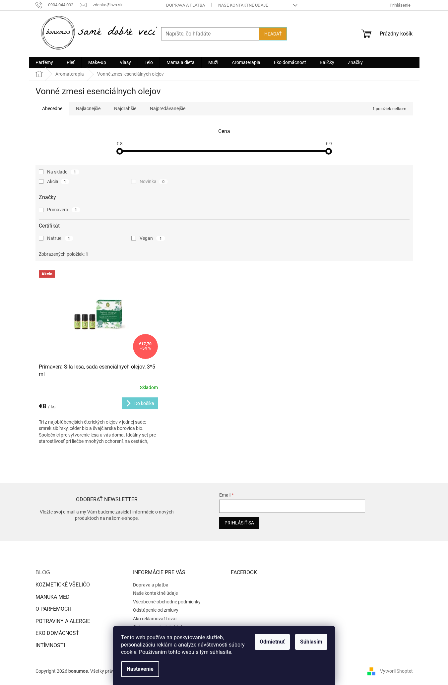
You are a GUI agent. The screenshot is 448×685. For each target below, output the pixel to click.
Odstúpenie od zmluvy (155, 610)
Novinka (152, 181)
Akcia (56, 181)
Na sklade (61, 171)
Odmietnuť (272, 642)
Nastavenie (140, 669)
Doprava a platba (185, 5)
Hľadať (273, 33)
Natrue (58, 238)
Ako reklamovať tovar (155, 618)
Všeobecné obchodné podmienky (167, 601)
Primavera (62, 209)
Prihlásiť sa (239, 522)
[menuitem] (44, 62)
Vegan (151, 238)
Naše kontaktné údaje (243, 5)
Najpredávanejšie (167, 108)
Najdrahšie (125, 108)
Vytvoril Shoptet (396, 671)
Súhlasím (311, 642)
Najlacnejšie (88, 108)
